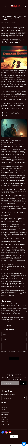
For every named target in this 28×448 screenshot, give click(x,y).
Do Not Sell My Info (7, 425)
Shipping (4, 409)
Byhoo (15, 442)
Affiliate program (5, 407)
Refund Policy (5, 421)
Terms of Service (6, 423)
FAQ (2, 405)
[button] (2, 6)
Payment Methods (5, 411)
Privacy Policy (5, 419)
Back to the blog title (8, 325)
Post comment (14, 358)
